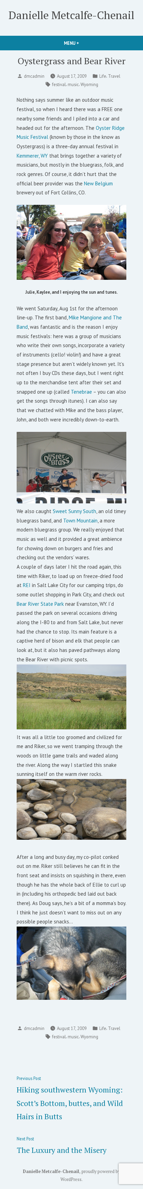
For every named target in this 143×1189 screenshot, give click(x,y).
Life (102, 76)
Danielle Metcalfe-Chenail (71, 15)
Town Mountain (80, 520)
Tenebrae (81, 391)
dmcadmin (34, 76)
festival (59, 84)
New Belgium (98, 183)
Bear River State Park (40, 604)
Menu (83, 43)
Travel (114, 76)
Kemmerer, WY (33, 155)
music (73, 84)
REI (27, 585)
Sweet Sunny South (74, 511)
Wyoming (89, 84)
